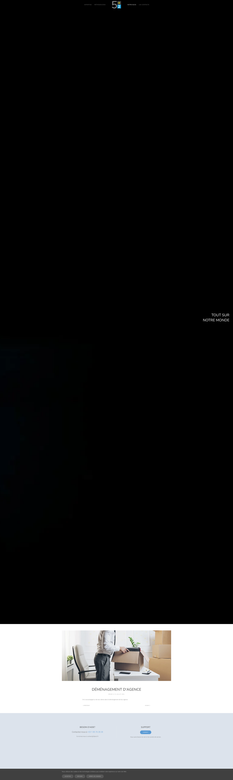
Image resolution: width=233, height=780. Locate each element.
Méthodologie (100, 5)
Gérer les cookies (95, 776)
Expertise (88, 5)
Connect (145, 732)
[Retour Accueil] (116, 5)
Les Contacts (144, 5)
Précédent (87, 705)
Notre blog (131, 5)
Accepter (68, 776)
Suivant (147, 705)
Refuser (79, 776)
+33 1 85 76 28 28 (95, 732)
